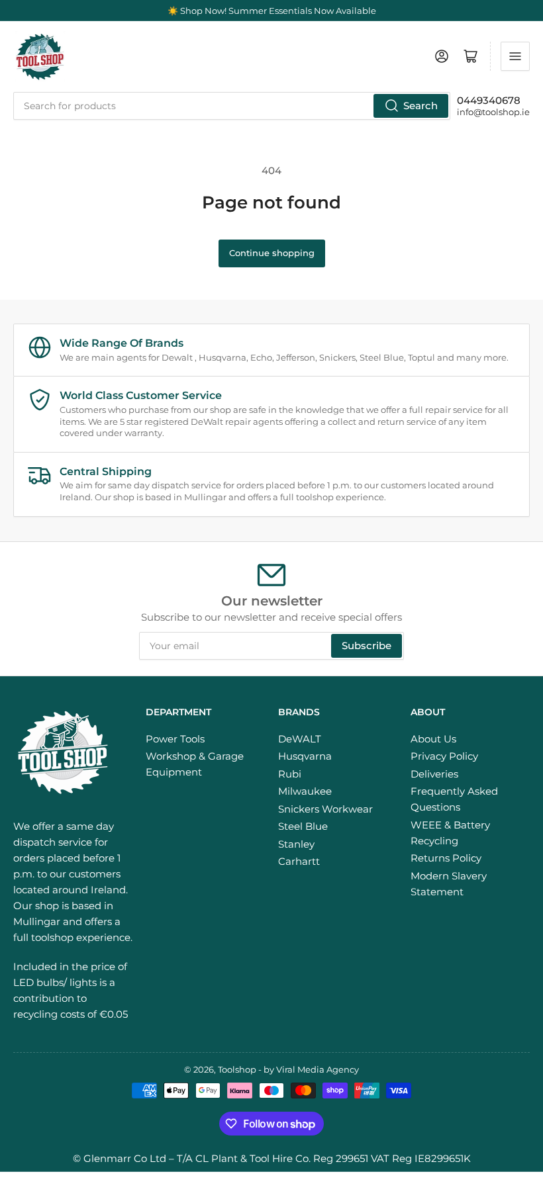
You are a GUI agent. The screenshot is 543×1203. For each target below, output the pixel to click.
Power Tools (175, 739)
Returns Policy (446, 858)
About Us (433, 739)
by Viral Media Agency (311, 1069)
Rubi (289, 774)
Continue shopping (272, 252)
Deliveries (434, 774)
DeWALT (299, 739)
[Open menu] (515, 56)
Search (420, 105)
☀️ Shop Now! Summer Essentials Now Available (272, 10)
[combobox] (231, 106)
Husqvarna (305, 756)
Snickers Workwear (325, 809)
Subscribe (366, 645)
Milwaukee (305, 791)
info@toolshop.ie (493, 112)
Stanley (296, 844)
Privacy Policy (444, 756)
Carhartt (299, 861)
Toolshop (237, 1069)
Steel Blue (303, 826)
